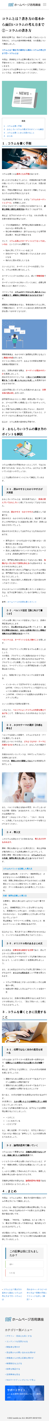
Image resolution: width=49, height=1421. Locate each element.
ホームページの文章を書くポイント (22, 602)
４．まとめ (8, 136)
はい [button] (11, 1264)
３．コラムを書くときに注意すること (18, 133)
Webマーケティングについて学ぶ (21, 1380)
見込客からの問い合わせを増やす (21, 1352)
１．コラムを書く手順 (12, 126)
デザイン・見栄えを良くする (19, 1336)
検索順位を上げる (14, 1363)
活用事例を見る (13, 1374)
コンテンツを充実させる (17, 1341)
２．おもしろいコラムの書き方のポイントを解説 (23, 129)
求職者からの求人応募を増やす (20, 1358)
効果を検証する (13, 1369)
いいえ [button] (12, 1273)
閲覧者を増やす (13, 1347)
